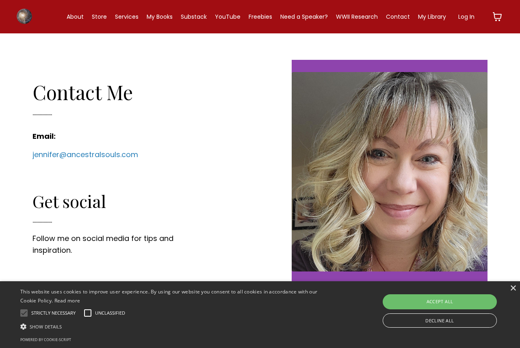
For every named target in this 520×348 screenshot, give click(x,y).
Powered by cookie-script (45, 339)
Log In (466, 17)
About (75, 17)
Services (127, 17)
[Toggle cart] (497, 16)
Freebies (260, 17)
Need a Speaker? (304, 17)
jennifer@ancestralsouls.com (85, 154)
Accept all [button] (440, 301)
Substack (194, 17)
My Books (160, 17)
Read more (67, 300)
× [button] (513, 288)
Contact (398, 17)
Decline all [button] (439, 320)
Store (99, 17)
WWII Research (357, 17)
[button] (176, 326)
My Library (432, 17)
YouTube (227, 17)
